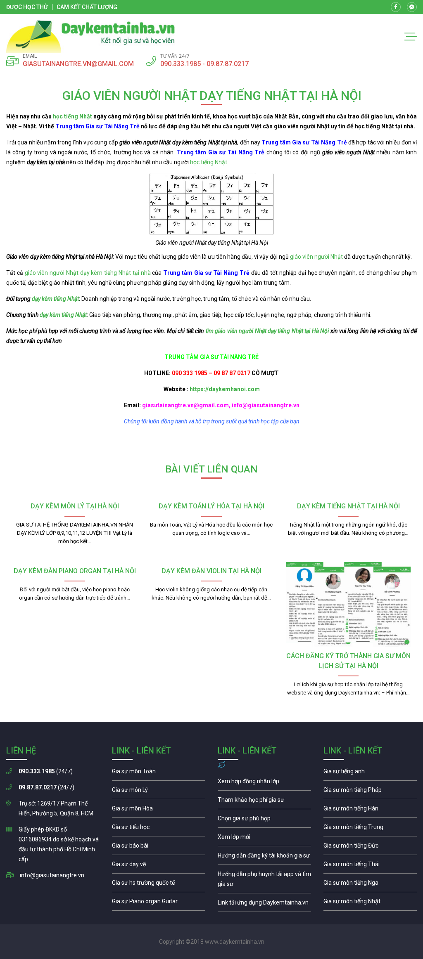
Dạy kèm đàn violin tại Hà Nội (211, 571)
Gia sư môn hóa (158, 810)
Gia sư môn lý (158, 792)
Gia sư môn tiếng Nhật (370, 903)
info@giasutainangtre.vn (52, 875)
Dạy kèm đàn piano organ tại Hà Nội (75, 571)
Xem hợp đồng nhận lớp (264, 783)
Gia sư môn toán (158, 773)
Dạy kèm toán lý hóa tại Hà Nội (211, 506)
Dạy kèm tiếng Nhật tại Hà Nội (348, 506)
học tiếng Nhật (72, 116)
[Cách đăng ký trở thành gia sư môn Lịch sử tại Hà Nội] (348, 604)
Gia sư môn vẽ (158, 866)
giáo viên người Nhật (316, 256)
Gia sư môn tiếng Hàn (370, 810)
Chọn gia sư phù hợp (264, 820)
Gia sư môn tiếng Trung (370, 829)
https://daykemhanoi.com (225, 389)
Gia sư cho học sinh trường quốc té (158, 885)
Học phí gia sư (264, 802)
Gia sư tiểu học (158, 829)
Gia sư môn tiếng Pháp (370, 792)
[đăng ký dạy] (90, 36)
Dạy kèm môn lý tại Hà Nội (75, 506)
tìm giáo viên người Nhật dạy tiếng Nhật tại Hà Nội (267, 331)
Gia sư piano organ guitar (158, 903)
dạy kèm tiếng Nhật (55, 298)
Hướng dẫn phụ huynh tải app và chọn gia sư (264, 881)
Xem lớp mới (264, 839)
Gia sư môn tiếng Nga (264, 905)
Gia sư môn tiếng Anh (370, 773)
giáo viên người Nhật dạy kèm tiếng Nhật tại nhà (88, 272)
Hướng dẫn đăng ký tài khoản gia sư (264, 857)
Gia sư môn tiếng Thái (370, 866)
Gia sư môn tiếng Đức (370, 848)
